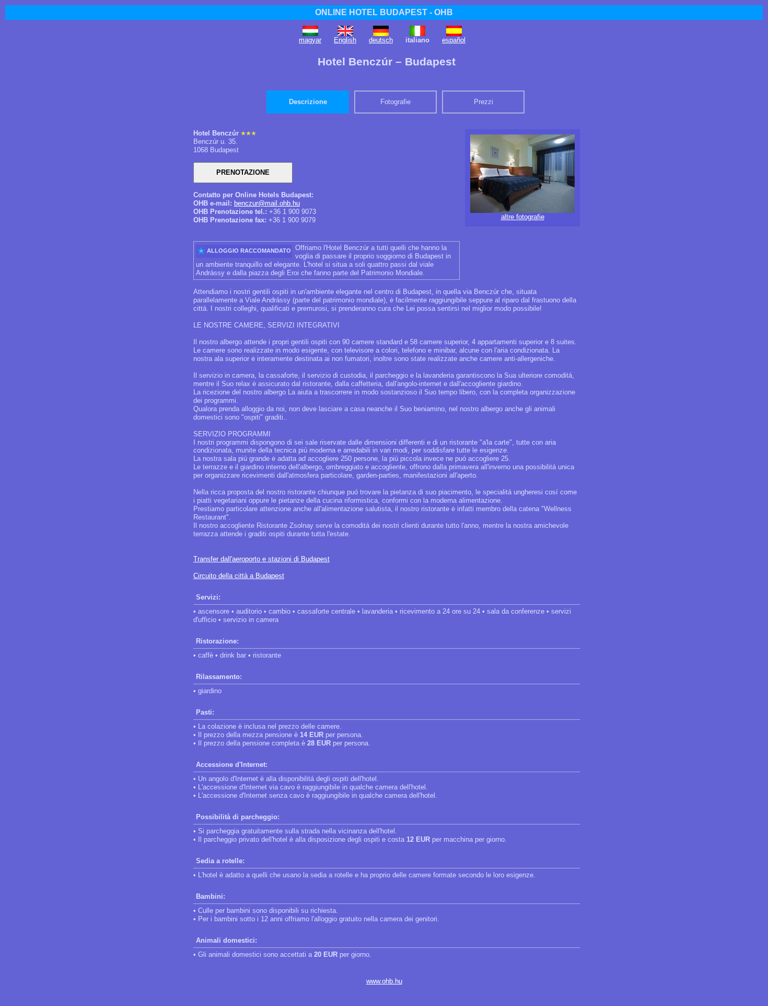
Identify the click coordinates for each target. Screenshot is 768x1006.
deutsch (381, 40)
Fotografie (395, 102)
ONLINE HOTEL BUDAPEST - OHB (384, 12)
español (454, 40)
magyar (310, 40)
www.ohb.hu (384, 981)
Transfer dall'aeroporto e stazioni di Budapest (261, 559)
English (345, 40)
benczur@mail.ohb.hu (267, 203)
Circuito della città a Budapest (238, 576)
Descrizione (308, 102)
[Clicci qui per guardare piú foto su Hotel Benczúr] (522, 210)
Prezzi (483, 102)
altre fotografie (522, 217)
